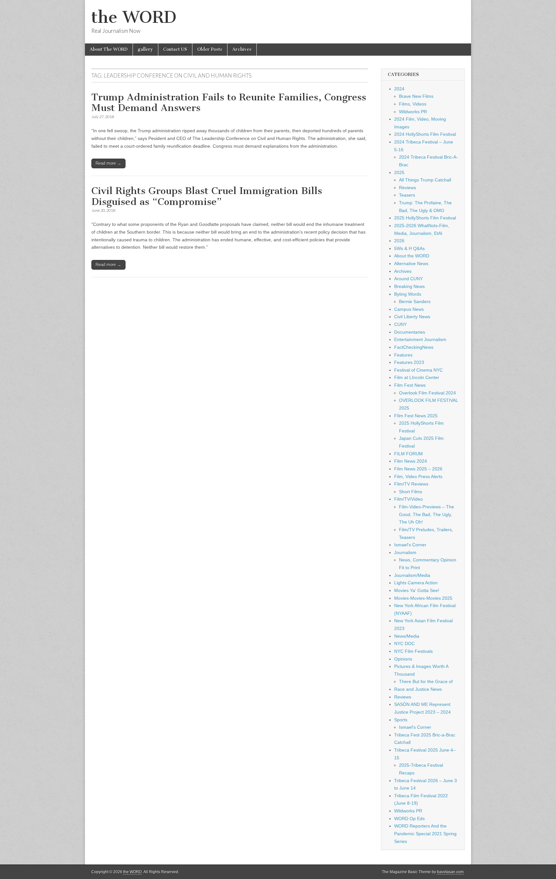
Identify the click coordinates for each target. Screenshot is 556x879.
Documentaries (409, 332)
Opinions (403, 659)
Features (403, 354)
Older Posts (209, 49)
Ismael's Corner (410, 544)
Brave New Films (416, 96)
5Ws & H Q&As (409, 248)
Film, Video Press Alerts (418, 476)
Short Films (410, 491)
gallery (145, 49)
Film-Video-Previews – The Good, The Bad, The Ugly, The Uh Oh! (426, 514)
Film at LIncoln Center (416, 377)
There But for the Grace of (426, 681)
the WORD (133, 17)
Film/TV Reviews (411, 483)
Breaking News (409, 286)
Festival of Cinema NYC (418, 370)
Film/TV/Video (408, 499)
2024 (399, 88)
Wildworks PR (413, 111)
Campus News (409, 309)
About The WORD (109, 49)
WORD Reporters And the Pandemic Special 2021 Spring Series (425, 833)
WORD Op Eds (409, 818)
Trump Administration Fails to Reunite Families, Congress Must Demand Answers (228, 102)
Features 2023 (409, 362)
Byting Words (407, 294)
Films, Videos (412, 103)
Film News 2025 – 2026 (418, 468)
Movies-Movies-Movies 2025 (423, 598)
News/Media (406, 636)
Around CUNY (408, 278)
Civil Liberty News (412, 316)
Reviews (407, 187)
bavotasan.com (450, 872)
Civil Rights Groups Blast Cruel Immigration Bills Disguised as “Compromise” (206, 196)
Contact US (175, 49)
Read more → (108, 163)
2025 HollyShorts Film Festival (425, 217)
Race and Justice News (418, 689)
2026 (399, 240)
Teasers (407, 195)
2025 (399, 172)
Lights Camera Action (416, 582)
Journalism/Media (412, 575)
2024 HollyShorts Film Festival (425, 134)
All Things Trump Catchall (425, 179)
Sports (400, 719)
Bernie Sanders (415, 301)
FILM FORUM (408, 453)
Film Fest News (410, 385)
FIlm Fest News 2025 (416, 415)
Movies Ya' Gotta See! (416, 590)
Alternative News (411, 263)
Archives (242, 49)
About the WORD (411, 255)
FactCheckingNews (413, 347)
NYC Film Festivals (413, 651)
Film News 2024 (410, 461)
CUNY (400, 324)
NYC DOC (404, 643)
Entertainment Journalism (420, 339)
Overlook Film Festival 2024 (427, 392)
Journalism (405, 552)
